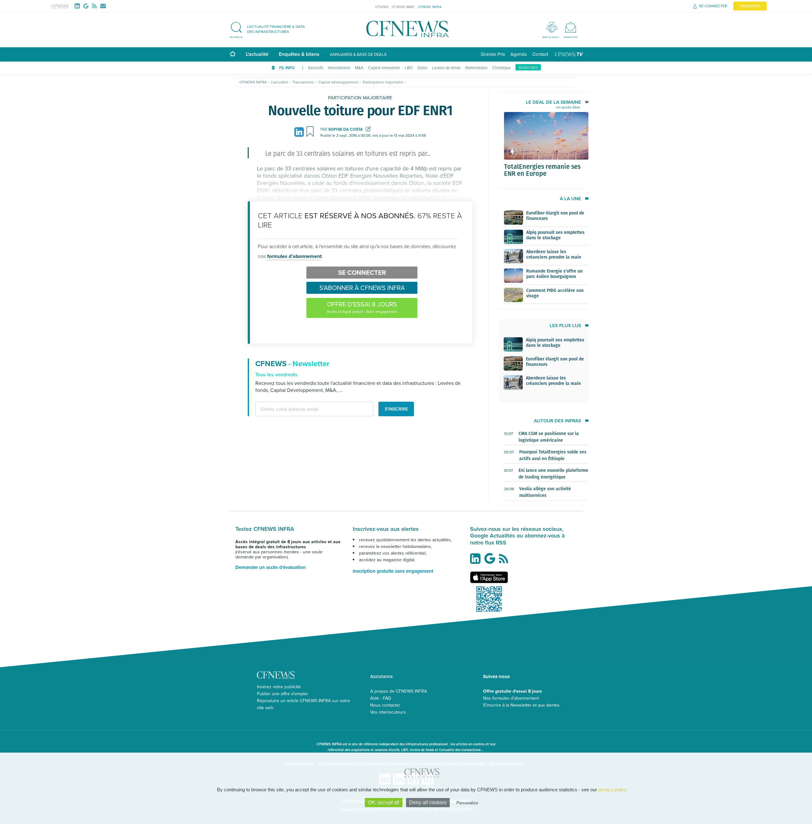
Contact (540, 54)
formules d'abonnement (294, 256)
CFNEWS (382, 6)
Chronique (501, 67)
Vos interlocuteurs (388, 712)
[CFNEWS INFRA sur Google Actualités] (491, 561)
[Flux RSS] (95, 6)
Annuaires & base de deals (358, 54)
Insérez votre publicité (279, 686)
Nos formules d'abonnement (511, 698)
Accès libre (528, 67)
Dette (422, 67)
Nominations (476, 67)
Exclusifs (315, 67)
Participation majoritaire (360, 97)
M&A (359, 67)
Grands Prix (493, 54)
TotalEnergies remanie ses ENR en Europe (542, 170)
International (339, 67)
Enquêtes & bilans (299, 54)
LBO (409, 67)
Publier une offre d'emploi (282, 693)
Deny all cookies (428, 802)
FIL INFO (287, 68)
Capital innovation (384, 67)
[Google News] (87, 6)
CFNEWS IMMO (403, 6)
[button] (270, 29)
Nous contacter (385, 705)
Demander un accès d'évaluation (270, 567)
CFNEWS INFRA (430, 6)
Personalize (467, 803)
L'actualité (257, 54)
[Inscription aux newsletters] (103, 6)
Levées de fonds (446, 67)
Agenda (518, 54)
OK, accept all (383, 802)
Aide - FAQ (380, 698)
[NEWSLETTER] (570, 27)
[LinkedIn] (78, 6)
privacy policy (612, 789)
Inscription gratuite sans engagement (393, 571)
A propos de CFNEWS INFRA (398, 691)
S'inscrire (396, 409)
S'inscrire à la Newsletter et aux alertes (521, 705)
